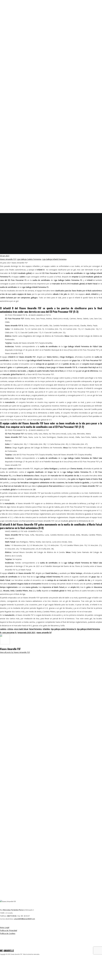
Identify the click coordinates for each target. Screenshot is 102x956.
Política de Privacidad (8, 930)
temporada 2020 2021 (26, 632)
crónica (10, 629)
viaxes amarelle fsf (43, 632)
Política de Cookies (7, 933)
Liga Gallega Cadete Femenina (29, 259)
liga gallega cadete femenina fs (63, 629)
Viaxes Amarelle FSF (8, 259)
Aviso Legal (4, 927)
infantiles (46, 629)
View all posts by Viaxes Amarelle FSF (15, 652)
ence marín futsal (21, 629)
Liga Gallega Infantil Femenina (54, 259)
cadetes (3, 629)
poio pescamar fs (9, 632)
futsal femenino (35, 629)
